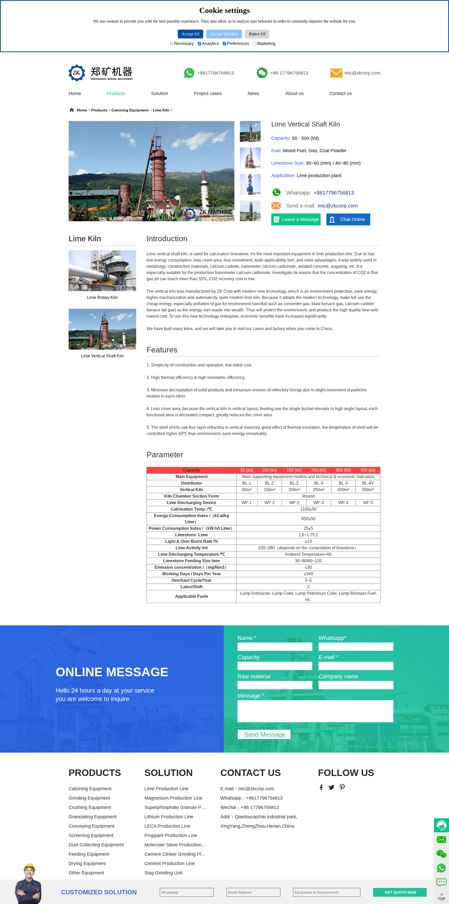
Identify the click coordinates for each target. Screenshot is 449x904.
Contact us (340, 93)
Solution (159, 93)
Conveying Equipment (91, 826)
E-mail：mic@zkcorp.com (247, 788)
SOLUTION (168, 772)
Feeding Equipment (89, 854)
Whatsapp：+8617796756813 (251, 798)
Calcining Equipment (130, 110)
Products (116, 93)
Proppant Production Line (170, 835)
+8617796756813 (215, 73)
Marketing (266, 43)
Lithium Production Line (168, 816)
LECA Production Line (167, 826)
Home (75, 93)
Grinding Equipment (89, 798)
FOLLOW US (346, 772)
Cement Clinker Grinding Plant (175, 854)
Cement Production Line (169, 863)
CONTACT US (250, 772)
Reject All (257, 34)
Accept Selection (224, 34)
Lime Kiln (161, 110)
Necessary (184, 43)
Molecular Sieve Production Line (175, 844)
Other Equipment (86, 872)
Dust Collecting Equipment (96, 844)
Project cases (208, 93)
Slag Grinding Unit (163, 872)
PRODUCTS (95, 772)
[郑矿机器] (101, 73)
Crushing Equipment (90, 807)
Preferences (238, 43)
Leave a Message (300, 219)
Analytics (210, 43)
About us (294, 93)
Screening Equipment (91, 835)
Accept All (190, 34)
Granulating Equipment (92, 816)
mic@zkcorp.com (362, 73)
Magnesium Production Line (173, 798)
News (253, 93)
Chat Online (352, 219)
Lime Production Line (166, 788)
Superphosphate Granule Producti (175, 807)
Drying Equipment (87, 863)
